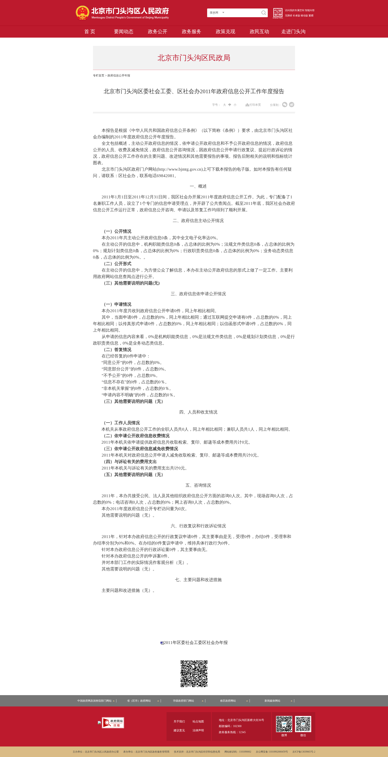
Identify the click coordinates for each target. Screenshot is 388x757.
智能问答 (310, 10)
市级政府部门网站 (183, 700)
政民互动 (259, 31)
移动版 (304, 15)
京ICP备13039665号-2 (303, 751)
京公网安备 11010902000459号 (272, 751)
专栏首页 (98, 75)
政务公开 (157, 31)
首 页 (89, 31)
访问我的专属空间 (294, 10)
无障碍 (288, 15)
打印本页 (255, 105)
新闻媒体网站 (272, 700)
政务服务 (191, 31)
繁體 (311, 15)
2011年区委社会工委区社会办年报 (196, 642)
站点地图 (198, 721)
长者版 (296, 15)
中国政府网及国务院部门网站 (95, 700)
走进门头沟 (293, 31)
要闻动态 (123, 31)
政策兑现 (225, 31)
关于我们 (179, 721)
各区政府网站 (228, 700)
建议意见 (179, 730)
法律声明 (198, 730)
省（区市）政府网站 (139, 700)
